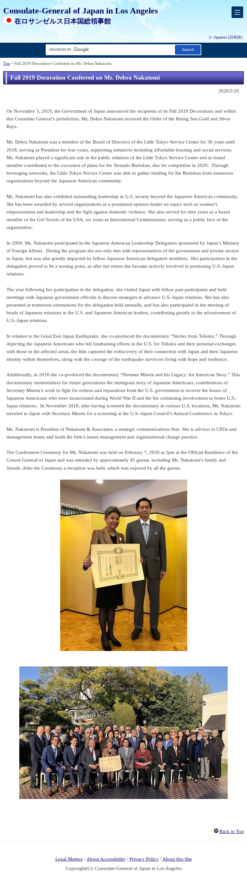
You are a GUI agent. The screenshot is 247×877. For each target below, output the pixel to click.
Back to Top (231, 831)
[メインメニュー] (237, 12)
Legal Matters (69, 859)
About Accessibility (106, 859)
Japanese (228, 37)
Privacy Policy (144, 859)
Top (6, 63)
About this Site (177, 859)
